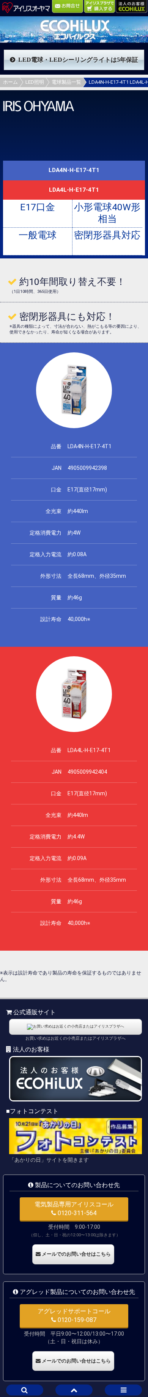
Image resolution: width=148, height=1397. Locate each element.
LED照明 (34, 82)
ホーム (10, 82)
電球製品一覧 (66, 82)
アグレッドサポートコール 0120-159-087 (74, 1315)
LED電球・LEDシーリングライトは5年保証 (78, 59)
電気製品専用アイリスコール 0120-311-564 (74, 1208)
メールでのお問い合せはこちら (76, 1254)
